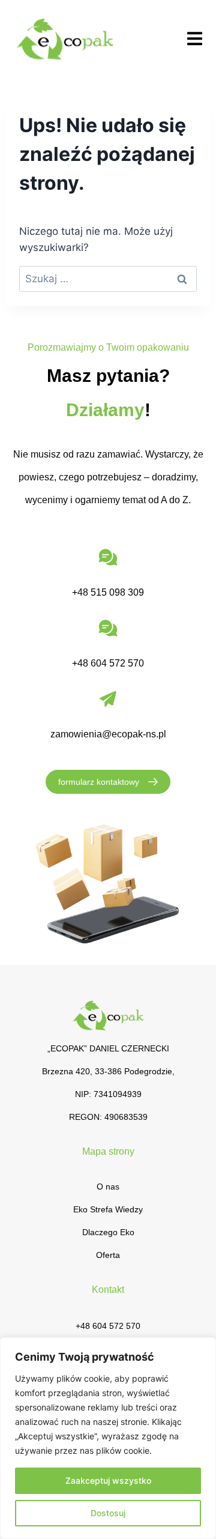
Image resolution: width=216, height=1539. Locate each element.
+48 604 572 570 (108, 1326)
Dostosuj (108, 1513)
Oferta (108, 1255)
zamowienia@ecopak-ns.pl (108, 734)
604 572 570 (117, 663)
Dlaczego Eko (108, 1232)
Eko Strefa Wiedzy (108, 1209)
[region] (108, 1438)
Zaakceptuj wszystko (108, 1480)
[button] (194, 38)
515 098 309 (117, 592)
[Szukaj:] (108, 279)
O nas (108, 1186)
